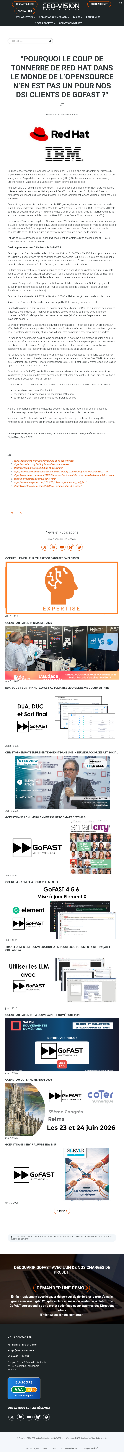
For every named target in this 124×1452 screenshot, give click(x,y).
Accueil (11, 1237)
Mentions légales (32, 1448)
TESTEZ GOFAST (99, 4)
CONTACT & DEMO (24, 4)
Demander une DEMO (60, 1287)
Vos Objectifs (24, 17)
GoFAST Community (70, 23)
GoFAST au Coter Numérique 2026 (28, 1079)
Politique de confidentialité (69, 1448)
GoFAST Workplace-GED (53, 17)
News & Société (44, 23)
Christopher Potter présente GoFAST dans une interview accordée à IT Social (61, 752)
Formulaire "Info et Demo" (22, 1344)
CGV (54, 1448)
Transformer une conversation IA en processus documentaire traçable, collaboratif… (58, 948)
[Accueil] (61, 6)
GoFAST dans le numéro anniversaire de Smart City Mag (45, 817)
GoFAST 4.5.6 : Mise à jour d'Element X (31, 882)
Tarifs (76, 17)
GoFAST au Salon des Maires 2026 (28, 622)
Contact (45, 1448)
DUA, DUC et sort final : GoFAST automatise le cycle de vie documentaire (57, 687)
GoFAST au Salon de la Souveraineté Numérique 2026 (42, 1015)
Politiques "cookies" (90, 1448)
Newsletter (25, 11)
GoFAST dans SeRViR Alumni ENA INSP (31, 1144)
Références (93, 17)
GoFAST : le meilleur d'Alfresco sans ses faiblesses (42, 558)
